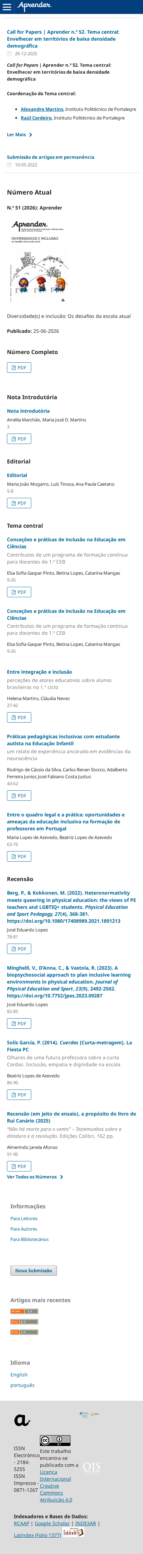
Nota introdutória (28, 411)
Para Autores (23, 1229)
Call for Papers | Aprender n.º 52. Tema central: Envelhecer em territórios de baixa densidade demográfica (63, 38)
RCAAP (21, 1523)
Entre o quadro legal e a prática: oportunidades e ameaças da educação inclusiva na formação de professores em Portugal (66, 821)
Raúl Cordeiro (36, 118)
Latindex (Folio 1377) (37, 1535)
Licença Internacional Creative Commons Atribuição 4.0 (56, 1486)
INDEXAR (85, 1523)
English (19, 1374)
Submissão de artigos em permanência (50, 157)
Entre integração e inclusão (59, 679)
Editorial (17, 475)
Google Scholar (52, 1523)
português (22, 1385)
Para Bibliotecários (29, 1239)
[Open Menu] (7, 7)
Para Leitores (23, 1218)
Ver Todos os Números (32, 1177)
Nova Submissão (33, 1270)
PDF (21, 367)
